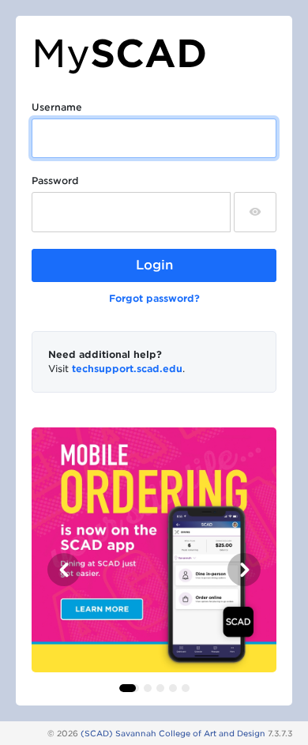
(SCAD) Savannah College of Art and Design (173, 733)
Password (55, 180)
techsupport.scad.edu (127, 368)
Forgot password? (154, 298)
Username (57, 107)
